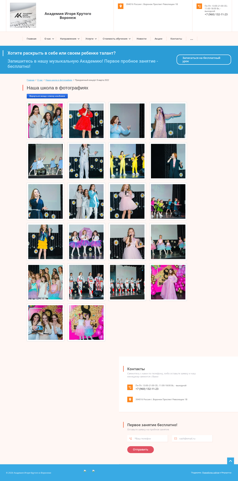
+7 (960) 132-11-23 (216, 14)
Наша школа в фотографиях (58, 80)
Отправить (140, 449)
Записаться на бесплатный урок (201, 59)
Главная (30, 80)
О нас (40, 80)
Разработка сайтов (210, 472)
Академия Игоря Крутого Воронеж (68, 15)
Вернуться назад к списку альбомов (47, 96)
